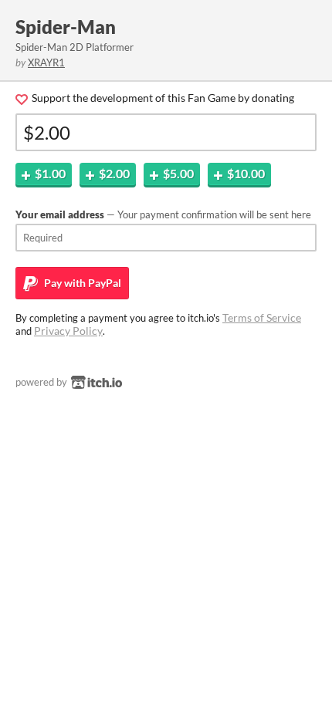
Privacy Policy (68, 330)
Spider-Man (65, 26)
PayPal (81, 282)
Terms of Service (261, 317)
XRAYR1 (46, 62)
